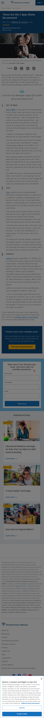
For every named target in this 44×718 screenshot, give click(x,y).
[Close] (41, 678)
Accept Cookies (22, 714)
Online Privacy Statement (30, 703)
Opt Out (22, 708)
